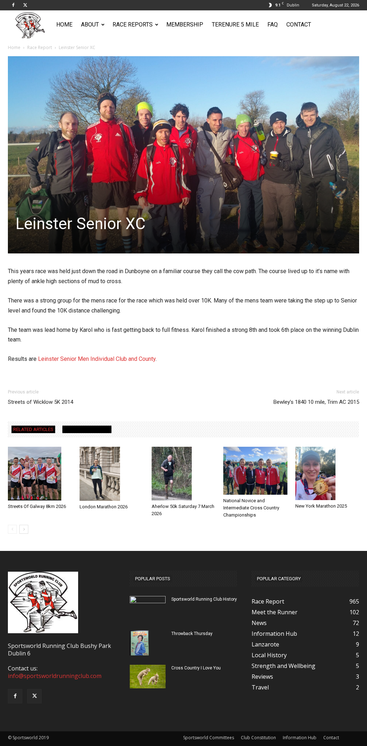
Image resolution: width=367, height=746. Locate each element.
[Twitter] (25, 5)
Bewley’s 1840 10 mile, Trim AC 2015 (316, 402)
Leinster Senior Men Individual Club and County (97, 358)
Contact (298, 24)
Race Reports (133, 24)
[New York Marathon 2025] (327, 473)
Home (64, 24)
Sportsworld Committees (208, 738)
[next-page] (23, 529)
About (90, 24)
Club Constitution (258, 738)
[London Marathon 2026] (111, 474)
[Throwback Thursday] (139, 643)
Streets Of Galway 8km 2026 (37, 506)
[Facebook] (13, 5)
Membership (184, 24)
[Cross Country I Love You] (148, 677)
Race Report (39, 47)
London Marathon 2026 (104, 506)
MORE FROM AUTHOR (87, 429)
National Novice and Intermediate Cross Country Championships (251, 508)
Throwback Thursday (192, 633)
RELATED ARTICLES (33, 429)
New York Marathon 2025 (321, 506)
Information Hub (299, 738)
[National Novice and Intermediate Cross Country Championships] (255, 471)
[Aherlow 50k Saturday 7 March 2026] (183, 473)
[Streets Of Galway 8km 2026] (40, 473)
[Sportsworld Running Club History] (148, 601)
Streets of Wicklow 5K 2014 (40, 402)
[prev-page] (12, 529)
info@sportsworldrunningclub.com (54, 676)
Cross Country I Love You (196, 667)
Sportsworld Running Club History (204, 599)
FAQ (272, 24)
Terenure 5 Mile (235, 24)
